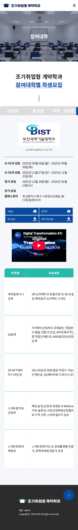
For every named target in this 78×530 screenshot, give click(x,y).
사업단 (10, 211)
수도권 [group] (12, 110)
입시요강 (11, 219)
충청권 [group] (38, 110)
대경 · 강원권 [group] (63, 110)
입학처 (44, 211)
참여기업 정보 (47, 219)
